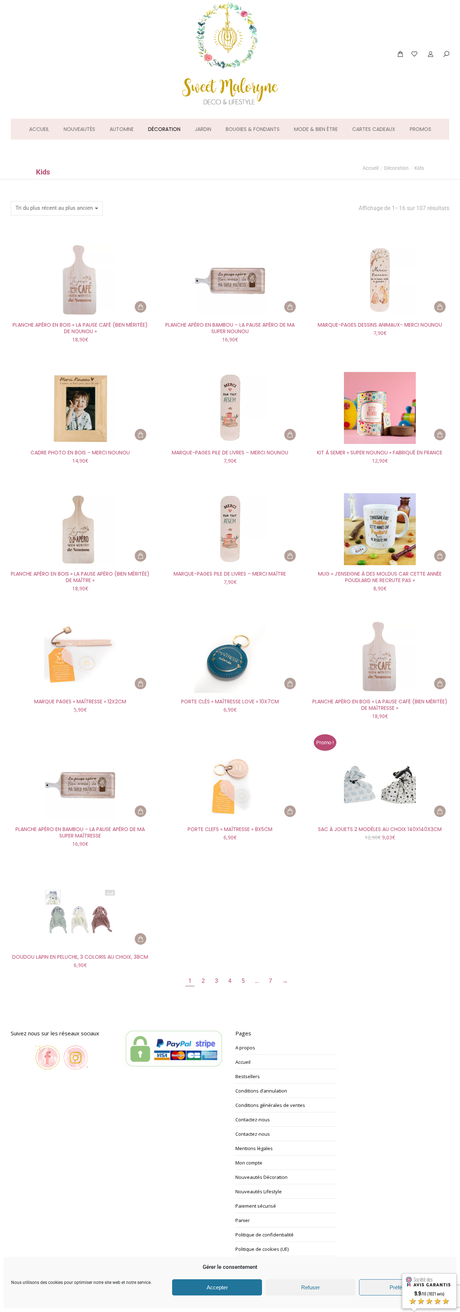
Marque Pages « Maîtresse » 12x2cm (80, 701)
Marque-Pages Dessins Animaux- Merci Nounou (380, 324)
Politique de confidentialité (264, 1234)
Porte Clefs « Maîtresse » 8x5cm (230, 829)
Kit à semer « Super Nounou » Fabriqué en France (379, 452)
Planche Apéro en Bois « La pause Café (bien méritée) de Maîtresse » (379, 705)
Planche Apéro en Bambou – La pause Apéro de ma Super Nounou (230, 328)
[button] (106, 6)
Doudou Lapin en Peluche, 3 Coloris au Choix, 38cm (80, 957)
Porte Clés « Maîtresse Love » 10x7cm (230, 701)
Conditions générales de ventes (270, 1105)
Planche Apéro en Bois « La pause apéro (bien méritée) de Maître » (80, 577)
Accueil (242, 1062)
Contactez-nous (252, 1119)
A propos (245, 1047)
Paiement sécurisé (255, 1206)
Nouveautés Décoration (261, 1177)
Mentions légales (254, 1148)
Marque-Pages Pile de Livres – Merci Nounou (230, 452)
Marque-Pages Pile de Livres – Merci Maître (230, 573)
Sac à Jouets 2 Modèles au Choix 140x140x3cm (380, 829)
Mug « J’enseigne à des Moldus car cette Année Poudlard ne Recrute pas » (380, 577)
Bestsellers (247, 1076)
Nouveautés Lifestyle (258, 1191)
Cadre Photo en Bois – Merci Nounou (80, 452)
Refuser (310, 1287)
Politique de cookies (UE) (262, 1249)
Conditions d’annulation (261, 1091)
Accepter (217, 1287)
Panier (242, 1220)
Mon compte (248, 1162)
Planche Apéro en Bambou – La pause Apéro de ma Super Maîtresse (80, 832)
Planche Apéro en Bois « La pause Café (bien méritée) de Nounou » (80, 328)
